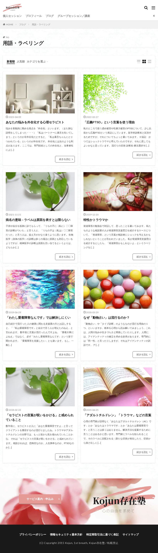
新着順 (11, 61)
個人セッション (12, 15)
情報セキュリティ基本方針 (66, 534)
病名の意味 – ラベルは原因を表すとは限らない (38, 219)
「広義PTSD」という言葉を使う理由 (109, 122)
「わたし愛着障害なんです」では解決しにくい (38, 317)
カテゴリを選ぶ (36, 61)
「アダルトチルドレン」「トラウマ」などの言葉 (117, 415)
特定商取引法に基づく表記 (102, 534)
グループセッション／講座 (74, 15)
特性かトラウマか (95, 219)
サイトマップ (131, 534)
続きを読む (65, 159)
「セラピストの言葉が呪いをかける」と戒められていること (40, 417)
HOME (9, 24)
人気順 (21, 61)
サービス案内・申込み (40, 498)
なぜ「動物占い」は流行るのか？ (106, 317)
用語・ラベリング (41, 24)
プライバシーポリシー (32, 534)
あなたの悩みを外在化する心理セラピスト (35, 122)
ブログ (50, 15)
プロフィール (34, 15)
